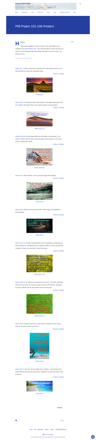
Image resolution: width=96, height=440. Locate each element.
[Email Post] (16, 420)
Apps (32, 12)
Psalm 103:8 (39, 235)
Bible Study (40, 12)
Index (55, 12)
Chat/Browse (24, 12)
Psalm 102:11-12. (20, 102)
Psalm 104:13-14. (20, 282)
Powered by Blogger (48, 434)
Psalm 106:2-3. (19, 369)
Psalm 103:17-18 (39, 274)
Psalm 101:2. (19, 68)
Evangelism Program (64, 12)
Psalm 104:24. (19, 323)
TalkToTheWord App (30, 48)
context (22, 54)
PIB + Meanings (38, 429)
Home (16, 12)
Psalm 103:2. (19, 175)
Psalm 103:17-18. (20, 243)
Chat (31, 429)
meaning (61, 73)
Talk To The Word (22, 4)
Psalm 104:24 (39, 361)
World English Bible (29, 58)
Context (55, 73)
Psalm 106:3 (39, 393)
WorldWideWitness (61, 429)
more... (60, 407)
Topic (50, 51)
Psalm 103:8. (19, 209)
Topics (48, 12)
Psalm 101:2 (39, 94)
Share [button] (72, 41)
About (74, 12)
